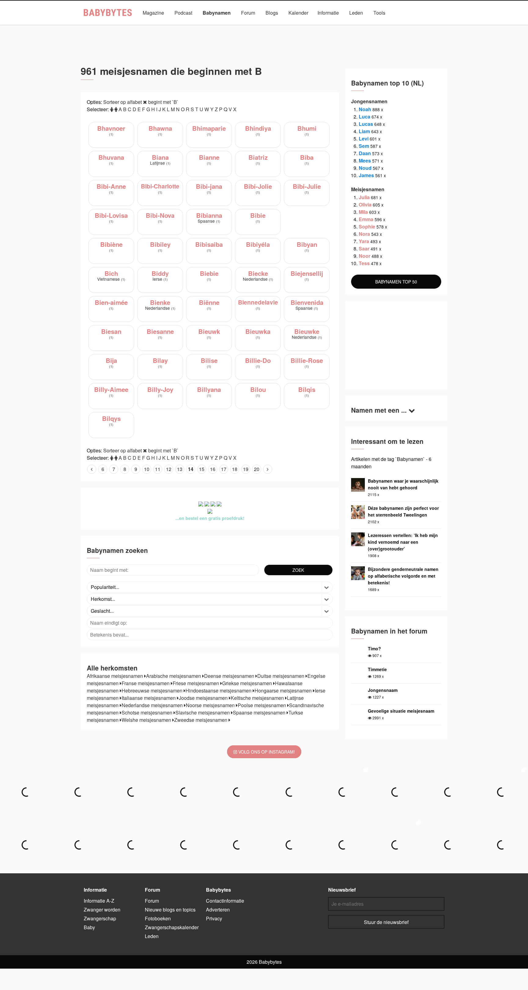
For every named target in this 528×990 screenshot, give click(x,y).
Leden (356, 12)
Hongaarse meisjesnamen (284, 690)
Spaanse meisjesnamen (260, 712)
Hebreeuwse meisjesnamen (153, 690)
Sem (364, 145)
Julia (364, 197)
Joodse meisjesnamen (204, 697)
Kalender (298, 12)
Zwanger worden (102, 909)
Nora (364, 233)
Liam (364, 131)
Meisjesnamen (240, 27)
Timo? (374, 648)
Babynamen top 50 (325, 27)
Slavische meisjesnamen (203, 712)
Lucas (366, 123)
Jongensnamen (199, 27)
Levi (364, 138)
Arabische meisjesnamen (174, 675)
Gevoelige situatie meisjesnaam (401, 711)
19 (245, 469)
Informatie (328, 12)
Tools (379, 12)
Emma (366, 219)
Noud (365, 167)
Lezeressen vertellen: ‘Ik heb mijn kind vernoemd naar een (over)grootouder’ (403, 542)
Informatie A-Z (99, 900)
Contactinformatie (225, 900)
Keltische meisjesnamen (258, 697)
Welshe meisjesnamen (147, 719)
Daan (365, 153)
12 (168, 469)
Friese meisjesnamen (196, 683)
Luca (364, 116)
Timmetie (377, 669)
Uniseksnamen (281, 27)
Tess (364, 263)
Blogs (272, 12)
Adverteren (218, 909)
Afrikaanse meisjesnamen (115, 675)
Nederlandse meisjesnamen (153, 705)
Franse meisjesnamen (146, 683)
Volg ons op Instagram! (266, 752)
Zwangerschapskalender (172, 927)
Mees (365, 160)
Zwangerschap (100, 918)
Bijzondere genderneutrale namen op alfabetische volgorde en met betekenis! (403, 576)
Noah (365, 109)
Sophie (367, 226)
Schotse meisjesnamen (148, 712)
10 (146, 469)
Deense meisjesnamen (229, 675)
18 (234, 469)
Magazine (153, 12)
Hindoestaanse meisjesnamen (219, 690)
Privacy (214, 918)
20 (256, 469)
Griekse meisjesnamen (247, 683)
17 (223, 469)
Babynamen (217, 12)
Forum (248, 12)
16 (212, 469)
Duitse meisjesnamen (281, 675)
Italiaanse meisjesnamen (149, 697)
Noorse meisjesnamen (211, 705)
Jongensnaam (383, 690)
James (366, 175)
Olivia (365, 204)
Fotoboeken (158, 918)
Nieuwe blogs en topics (170, 909)
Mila (363, 211)
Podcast (183, 12)
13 (179, 469)
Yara (364, 241)
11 (157, 469)
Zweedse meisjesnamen (201, 719)
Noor (364, 255)
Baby (89, 927)
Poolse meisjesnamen (262, 705)
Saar (364, 248)
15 (201, 469)
